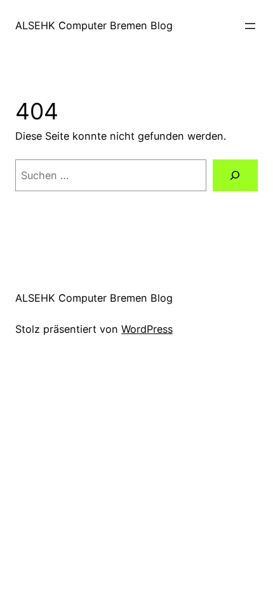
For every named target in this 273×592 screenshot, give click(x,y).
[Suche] (235, 175)
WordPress (147, 329)
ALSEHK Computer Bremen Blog (94, 25)
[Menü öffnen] (250, 26)
